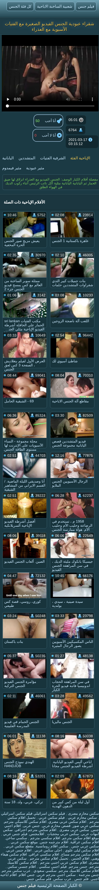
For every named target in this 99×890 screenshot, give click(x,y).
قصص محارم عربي (56, 826)
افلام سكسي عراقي (44, 854)
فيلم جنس (86, 6)
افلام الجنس (79, 858)
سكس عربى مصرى (73, 830)
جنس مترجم (78, 866)
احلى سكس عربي (48, 850)
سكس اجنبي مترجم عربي (56, 875)
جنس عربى (31, 826)
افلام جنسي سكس (21, 866)
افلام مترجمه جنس (54, 842)
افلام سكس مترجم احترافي (35, 830)
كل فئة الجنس (20, 6)
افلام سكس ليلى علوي (81, 850)
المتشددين (27, 158)
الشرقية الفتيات (52, 158)
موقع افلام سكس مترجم (80, 838)
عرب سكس (62, 879)
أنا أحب (51, 121)
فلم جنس (81, 879)
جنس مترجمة (88, 875)
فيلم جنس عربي (14, 834)
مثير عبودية (35, 168)
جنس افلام (27, 875)
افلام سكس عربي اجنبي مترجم (63, 862)
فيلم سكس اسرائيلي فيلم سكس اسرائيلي (33, 813)
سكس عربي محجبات (62, 834)
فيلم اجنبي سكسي (52, 866)
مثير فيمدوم (11, 168)
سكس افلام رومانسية (52, 846)
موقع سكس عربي (24, 842)
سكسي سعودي (44, 871)
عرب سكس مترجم (16, 871)
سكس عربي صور (86, 826)
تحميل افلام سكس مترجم (48, 858)
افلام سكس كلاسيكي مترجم (25, 822)
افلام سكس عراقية (84, 842)
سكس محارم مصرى (83, 813)
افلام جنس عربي (18, 850)
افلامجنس (36, 834)
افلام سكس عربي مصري (67, 822)
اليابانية (8, 158)
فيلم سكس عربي (51, 817)
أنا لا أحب (49, 135)
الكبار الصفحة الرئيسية (56, 885)
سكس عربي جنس (84, 846)
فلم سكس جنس (38, 879)
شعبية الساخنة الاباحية (54, 6)
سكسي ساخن (16, 838)
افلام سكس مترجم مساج (80, 854)
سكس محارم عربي (82, 817)
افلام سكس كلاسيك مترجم (79, 871)
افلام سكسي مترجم (44, 838)
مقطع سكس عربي (19, 846)
